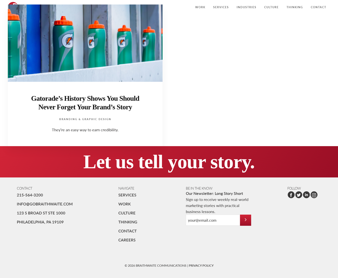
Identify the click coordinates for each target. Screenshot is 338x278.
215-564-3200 (30, 195)
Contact (127, 231)
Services (127, 195)
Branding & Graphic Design (85, 119)
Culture (127, 213)
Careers (127, 240)
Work (124, 204)
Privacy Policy (201, 265)
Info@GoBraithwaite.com (45, 204)
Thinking (127, 222)
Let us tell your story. (169, 162)
